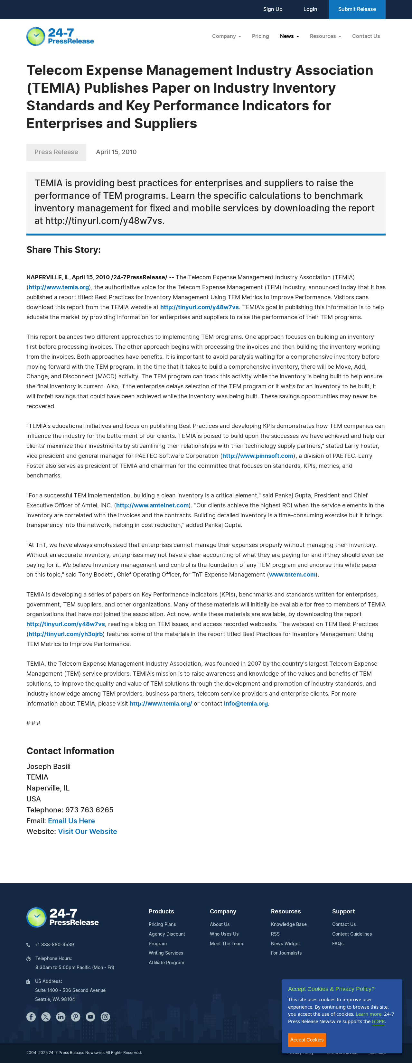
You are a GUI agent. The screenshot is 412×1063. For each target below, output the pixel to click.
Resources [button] (323, 36)
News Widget (285, 944)
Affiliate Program (166, 963)
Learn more (368, 1014)
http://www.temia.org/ (161, 704)
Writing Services (166, 953)
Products (161, 912)
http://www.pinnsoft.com (257, 456)
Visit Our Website (87, 831)
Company (223, 912)
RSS (275, 934)
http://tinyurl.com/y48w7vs (199, 307)
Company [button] (224, 36)
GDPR (378, 1021)
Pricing (260, 36)
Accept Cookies (307, 1039)
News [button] (287, 36)
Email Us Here (71, 821)
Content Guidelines (352, 934)
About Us (220, 924)
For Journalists (286, 953)
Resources (286, 912)
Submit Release (357, 9)
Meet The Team (226, 944)
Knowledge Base (289, 924)
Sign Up (273, 9)
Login (310, 9)
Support (343, 912)
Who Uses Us (224, 934)
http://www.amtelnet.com (152, 506)
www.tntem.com (292, 575)
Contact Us (366, 36)
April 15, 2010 (116, 152)
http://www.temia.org (59, 288)
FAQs (338, 944)
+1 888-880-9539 (54, 945)
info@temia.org (246, 704)
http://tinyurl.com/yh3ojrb (66, 634)
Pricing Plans (162, 924)
